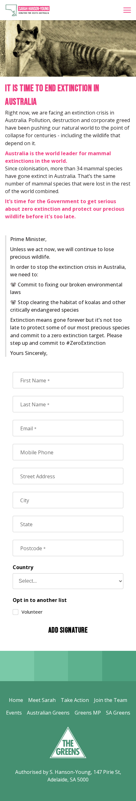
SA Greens (118, 712)
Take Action (75, 700)
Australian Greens (48, 712)
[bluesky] (51, 666)
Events (14, 712)
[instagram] (85, 666)
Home (16, 700)
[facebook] (17, 666)
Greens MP (88, 712)
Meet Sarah (42, 700)
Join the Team (110, 700)
